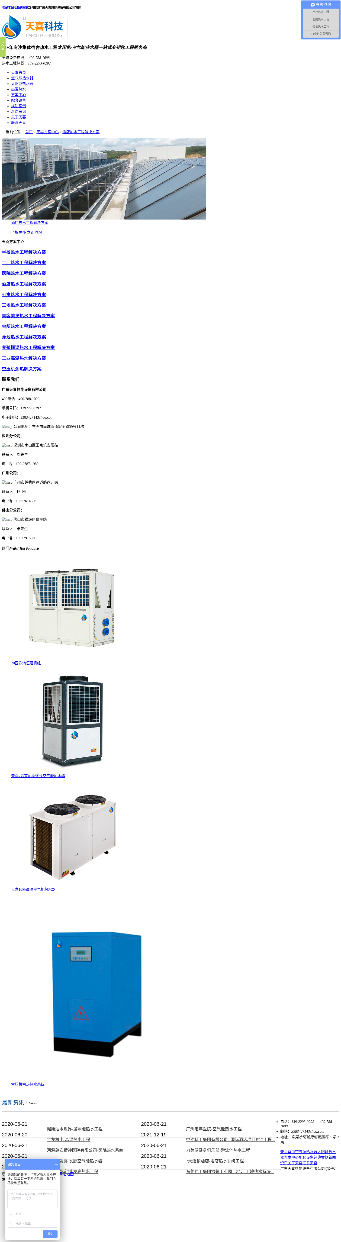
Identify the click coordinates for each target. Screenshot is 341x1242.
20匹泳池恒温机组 (26, 663)
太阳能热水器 (22, 84)
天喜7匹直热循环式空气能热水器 (38, 776)
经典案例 (321, 1157)
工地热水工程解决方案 (24, 305)
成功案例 (18, 106)
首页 (29, 132)
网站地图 (21, 7)
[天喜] (35, 37)
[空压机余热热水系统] (94, 1080)
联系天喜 (18, 123)
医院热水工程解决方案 (24, 273)
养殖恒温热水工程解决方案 (28, 347)
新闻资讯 (18, 111)
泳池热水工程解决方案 (24, 336)
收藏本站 (8, 7)
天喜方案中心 (47, 132)
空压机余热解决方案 (22, 368)
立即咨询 (34, 232)
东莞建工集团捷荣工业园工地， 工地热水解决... (230, 1171)
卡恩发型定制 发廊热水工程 (72, 1171)
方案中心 (18, 95)
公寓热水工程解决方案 (24, 294)
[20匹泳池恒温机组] (71, 659)
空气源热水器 (306, 1152)
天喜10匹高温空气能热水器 (33, 889)
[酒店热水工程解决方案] (104, 218)
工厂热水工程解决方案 (24, 262)
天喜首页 (18, 72)
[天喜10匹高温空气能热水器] (71, 885)
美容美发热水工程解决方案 (28, 315)
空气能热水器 (22, 78)
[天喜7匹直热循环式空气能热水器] (71, 771)
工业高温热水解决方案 (24, 358)
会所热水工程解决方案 (24, 326)
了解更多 (18, 232)
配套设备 (18, 100)
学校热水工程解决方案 (24, 252)
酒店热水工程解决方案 (81, 132)
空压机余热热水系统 (28, 1084)
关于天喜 (18, 117)
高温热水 (18, 89)
